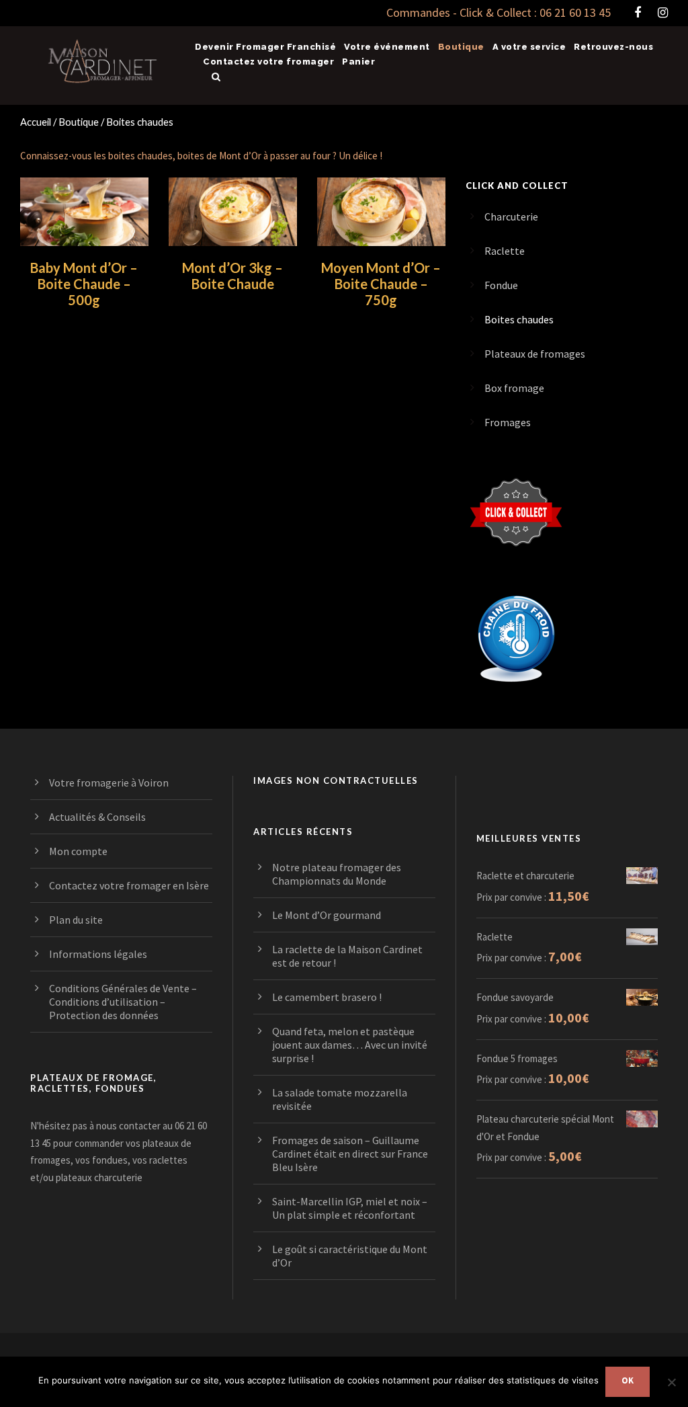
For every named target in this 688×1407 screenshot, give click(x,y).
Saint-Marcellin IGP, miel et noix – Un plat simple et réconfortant (349, 1208)
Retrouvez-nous (613, 47)
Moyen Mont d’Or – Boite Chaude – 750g (381, 283)
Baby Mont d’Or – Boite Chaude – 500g (84, 283)
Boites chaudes (519, 319)
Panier (358, 61)
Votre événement (387, 47)
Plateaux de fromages (534, 353)
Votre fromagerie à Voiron (109, 782)
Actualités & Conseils (97, 816)
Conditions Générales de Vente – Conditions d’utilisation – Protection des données (123, 1001)
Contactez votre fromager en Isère (129, 885)
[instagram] (663, 12)
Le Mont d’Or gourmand (326, 915)
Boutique (461, 47)
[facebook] (637, 12)
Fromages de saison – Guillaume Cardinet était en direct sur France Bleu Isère (350, 1153)
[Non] (671, 1382)
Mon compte (78, 851)
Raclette (504, 250)
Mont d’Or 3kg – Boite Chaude (232, 275)
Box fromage (514, 388)
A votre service (529, 47)
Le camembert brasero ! (327, 997)
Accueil (35, 122)
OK (627, 1380)
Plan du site (76, 919)
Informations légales (98, 954)
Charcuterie (511, 216)
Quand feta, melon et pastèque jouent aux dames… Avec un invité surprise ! (349, 1044)
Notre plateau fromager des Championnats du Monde (336, 873)
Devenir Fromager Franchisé (265, 47)
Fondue (501, 285)
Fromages (507, 422)
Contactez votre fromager (268, 61)
